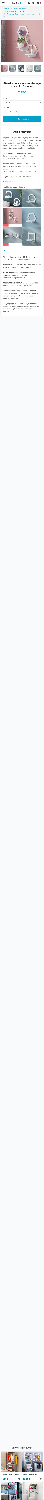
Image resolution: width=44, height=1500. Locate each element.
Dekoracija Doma (19, 9)
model (5, 98)
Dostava (7, 251)
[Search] (33, 3)
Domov (6, 9)
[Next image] (41, 69)
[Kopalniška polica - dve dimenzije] (32, 1467)
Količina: (6, 108)
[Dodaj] (19, 1479)
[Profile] (29, 3)
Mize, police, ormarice (15, 11)
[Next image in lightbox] (41, 40)
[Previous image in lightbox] (3, 40)
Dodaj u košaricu (22, 119)
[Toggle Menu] (3, 3)
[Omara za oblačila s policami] (11, 1467)
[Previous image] (2, 69)
